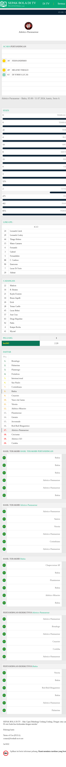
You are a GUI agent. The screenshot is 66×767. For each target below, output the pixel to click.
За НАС (6, 744)
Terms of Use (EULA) (11, 735)
